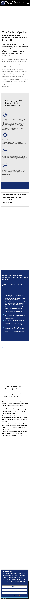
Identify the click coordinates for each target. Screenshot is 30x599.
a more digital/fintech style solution (14, 238)
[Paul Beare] (12, 3)
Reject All (14, 589)
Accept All (14, 592)
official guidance (14, 126)
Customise (14, 586)
